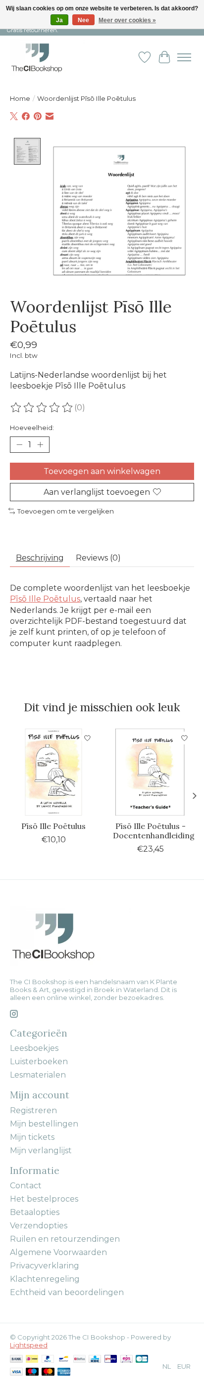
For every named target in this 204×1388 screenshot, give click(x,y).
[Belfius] (79, 1359)
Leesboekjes (34, 1048)
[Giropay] (110, 1359)
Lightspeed (29, 1345)
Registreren (33, 1110)
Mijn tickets (32, 1137)
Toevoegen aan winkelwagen (102, 471)
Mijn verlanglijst (41, 1150)
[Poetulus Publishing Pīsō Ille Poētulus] (53, 772)
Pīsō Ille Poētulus (45, 599)
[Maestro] (32, 1372)
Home (20, 98)
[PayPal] (48, 1359)
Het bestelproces (44, 1199)
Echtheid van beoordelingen (67, 1292)
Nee (83, 20)
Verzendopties (38, 1225)
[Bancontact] (63, 1359)
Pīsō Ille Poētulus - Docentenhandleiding (154, 830)
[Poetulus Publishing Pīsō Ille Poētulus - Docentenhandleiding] (150, 772)
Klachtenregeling (45, 1279)
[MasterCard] (48, 1372)
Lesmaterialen (38, 1075)
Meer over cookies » (127, 20)
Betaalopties (34, 1212)
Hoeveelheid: (32, 428)
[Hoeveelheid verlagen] (19, 444)
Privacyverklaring (44, 1265)
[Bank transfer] (16, 1359)
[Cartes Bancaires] (142, 1359)
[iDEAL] (32, 1359)
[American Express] (63, 1372)
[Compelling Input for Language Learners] (47, 57)
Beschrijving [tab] (40, 558)
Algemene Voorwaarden (58, 1252)
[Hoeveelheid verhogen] (40, 444)
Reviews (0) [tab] (98, 558)
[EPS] (126, 1359)
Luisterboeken (39, 1061)
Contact (26, 1185)
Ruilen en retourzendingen (65, 1239)
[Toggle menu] (184, 57)
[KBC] (95, 1359)
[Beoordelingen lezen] (42, 408)
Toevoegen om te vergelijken (65, 511)
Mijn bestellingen (44, 1123)
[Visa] (16, 1372)
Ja (59, 20)
